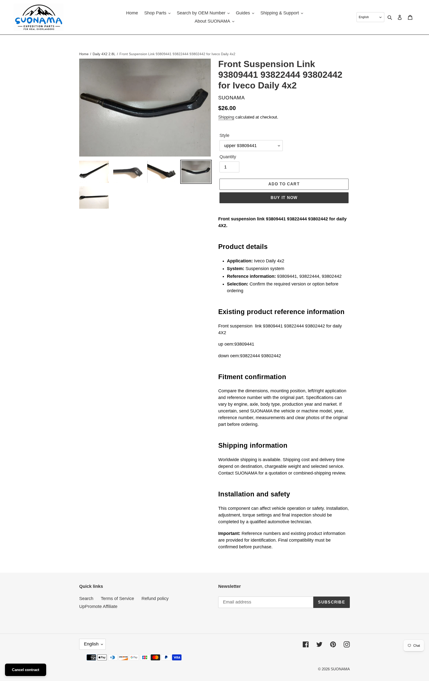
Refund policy (155, 598)
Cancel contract (25, 670)
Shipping (226, 117)
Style (224, 135)
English (91, 643)
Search (86, 598)
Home (84, 54)
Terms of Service (117, 598)
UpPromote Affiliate (98, 606)
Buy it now (284, 198)
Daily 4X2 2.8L (104, 54)
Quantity (227, 156)
